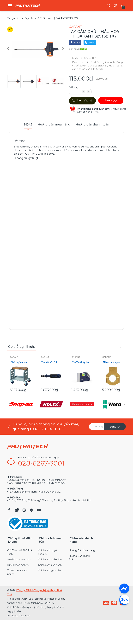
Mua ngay (111, 100)
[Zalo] (124, 599)
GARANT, (87, 69)
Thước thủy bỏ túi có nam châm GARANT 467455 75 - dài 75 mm (82, 362)
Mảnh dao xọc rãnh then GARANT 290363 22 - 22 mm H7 (112, 362)
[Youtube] (39, 510)
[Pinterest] (31, 510)
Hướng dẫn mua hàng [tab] (54, 124)
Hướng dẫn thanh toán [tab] (92, 124)
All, (88, 62)
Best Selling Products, (103, 62)
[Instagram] (24, 510)
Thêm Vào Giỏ (84, 100)
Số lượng (73, 87)
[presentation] (120, 347)
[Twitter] (16, 510)
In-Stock (98, 69)
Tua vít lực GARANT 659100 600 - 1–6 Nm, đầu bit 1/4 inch (51, 362)
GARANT (75, 26)
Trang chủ (12, 18)
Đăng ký (115, 426)
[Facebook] (9, 510)
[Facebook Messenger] (124, 588)
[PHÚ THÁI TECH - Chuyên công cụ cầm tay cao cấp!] (27, 5)
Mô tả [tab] (28, 124)
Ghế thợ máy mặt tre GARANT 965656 (20, 362)
